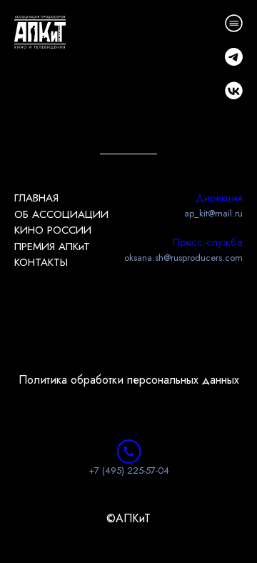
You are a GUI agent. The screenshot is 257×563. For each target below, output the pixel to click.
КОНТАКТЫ (41, 262)
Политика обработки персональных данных (129, 380)
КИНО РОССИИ (52, 230)
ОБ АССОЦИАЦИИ (61, 214)
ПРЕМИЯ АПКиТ (52, 246)
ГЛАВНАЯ (36, 198)
